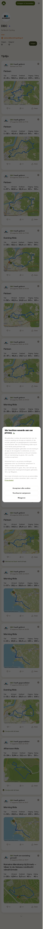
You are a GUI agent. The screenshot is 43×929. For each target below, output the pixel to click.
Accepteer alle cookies (21, 488)
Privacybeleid (9, 480)
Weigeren (21, 498)
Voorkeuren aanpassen (21, 493)
